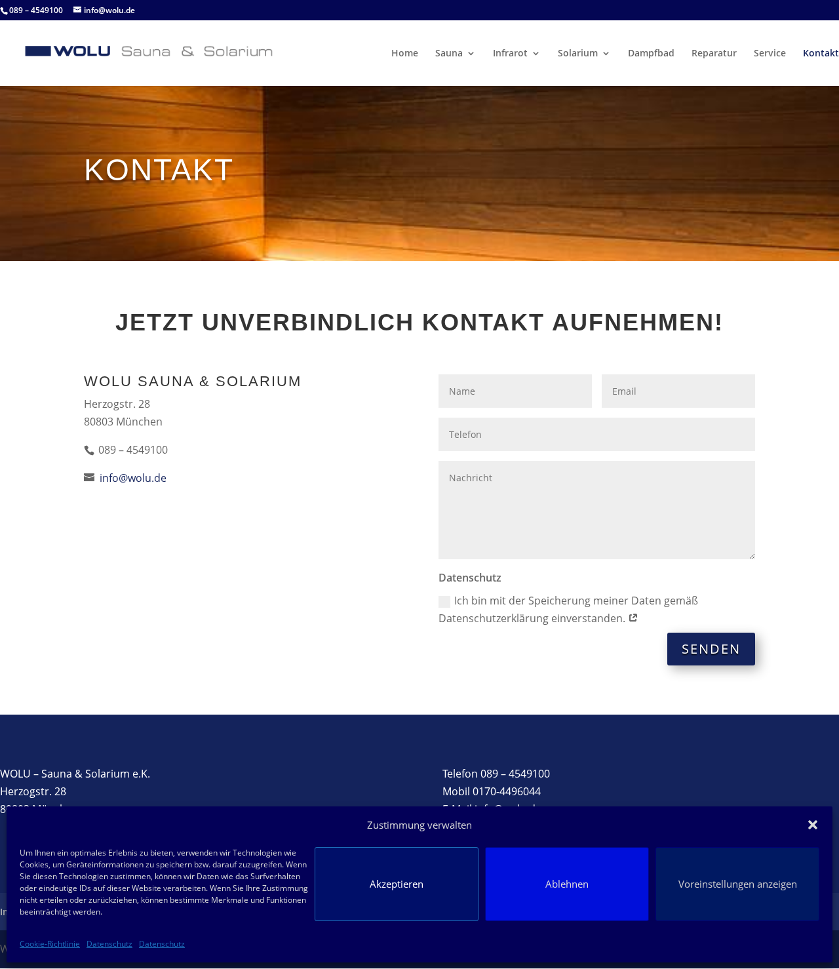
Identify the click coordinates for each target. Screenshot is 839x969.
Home (404, 54)
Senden (711, 649)
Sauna (449, 54)
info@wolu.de (131, 478)
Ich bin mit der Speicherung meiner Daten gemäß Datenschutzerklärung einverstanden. (568, 609)
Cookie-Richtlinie (50, 943)
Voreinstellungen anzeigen (737, 883)
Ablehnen (567, 883)
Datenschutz (109, 943)
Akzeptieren (396, 883)
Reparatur (714, 54)
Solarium (578, 54)
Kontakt (821, 54)
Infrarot (510, 54)
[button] (812, 824)
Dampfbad (651, 54)
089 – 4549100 (515, 773)
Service (770, 54)
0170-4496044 (507, 791)
